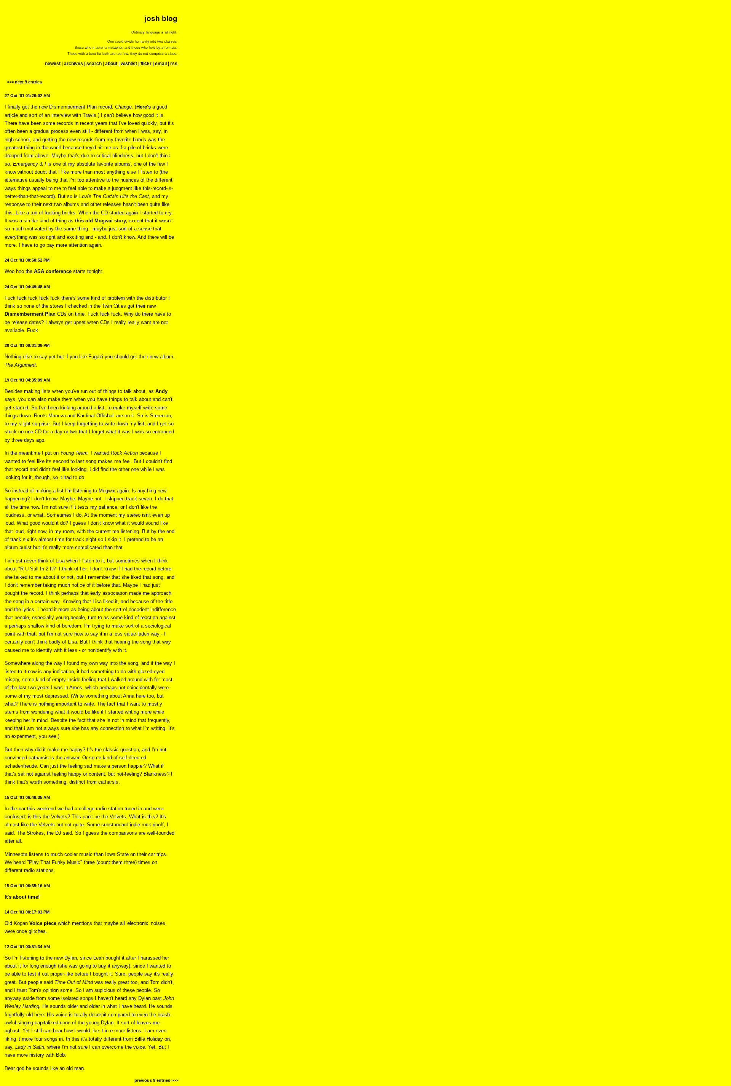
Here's (143, 107)
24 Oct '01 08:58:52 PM (27, 260)
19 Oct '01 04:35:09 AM (27, 380)
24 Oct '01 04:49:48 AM (27, 286)
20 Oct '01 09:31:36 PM (27, 345)
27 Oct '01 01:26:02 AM (27, 95)
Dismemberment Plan (30, 314)
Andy (161, 391)
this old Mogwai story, (101, 221)
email (161, 63)
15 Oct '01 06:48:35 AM (27, 797)
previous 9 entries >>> (156, 1080)
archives (73, 63)
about (111, 63)
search (94, 63)
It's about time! (22, 897)
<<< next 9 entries (24, 82)
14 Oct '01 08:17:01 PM (27, 912)
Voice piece (42, 923)
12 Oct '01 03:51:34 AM (27, 946)
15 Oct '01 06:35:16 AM (27, 885)
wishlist (129, 63)
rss (173, 63)
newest (53, 63)
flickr (146, 63)
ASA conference (53, 271)
